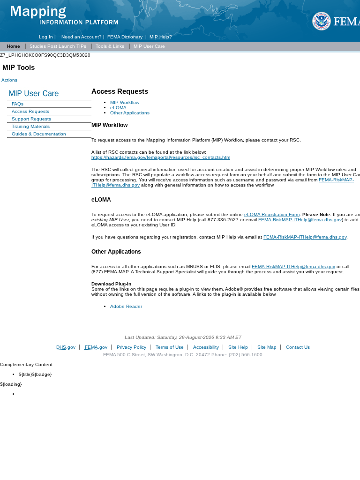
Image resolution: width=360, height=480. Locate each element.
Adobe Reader (126, 306)
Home (13, 46)
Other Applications (130, 112)
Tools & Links (111, 46)
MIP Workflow (124, 102)
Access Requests (30, 111)
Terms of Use (170, 347)
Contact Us (298, 347)
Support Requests (31, 118)
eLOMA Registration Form (272, 214)
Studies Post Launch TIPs (59, 46)
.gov (65, 347)
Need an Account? (81, 36)
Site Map (267, 347)
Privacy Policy (131, 347)
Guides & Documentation (39, 133)
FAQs (17, 103)
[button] (8, 79)
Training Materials (31, 126)
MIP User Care (149, 46)
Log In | (49, 36)
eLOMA (118, 107)
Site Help (238, 347)
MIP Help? (161, 36)
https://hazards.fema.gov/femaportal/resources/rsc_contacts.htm (160, 157)
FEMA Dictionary (124, 36)
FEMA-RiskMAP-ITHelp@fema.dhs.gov (300, 219)
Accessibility (206, 347)
